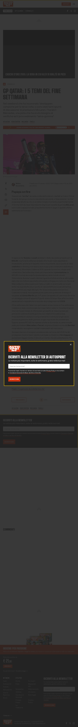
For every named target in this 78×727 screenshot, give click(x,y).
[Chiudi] (70, 344)
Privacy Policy (50, 371)
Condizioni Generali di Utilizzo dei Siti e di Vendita (25, 373)
